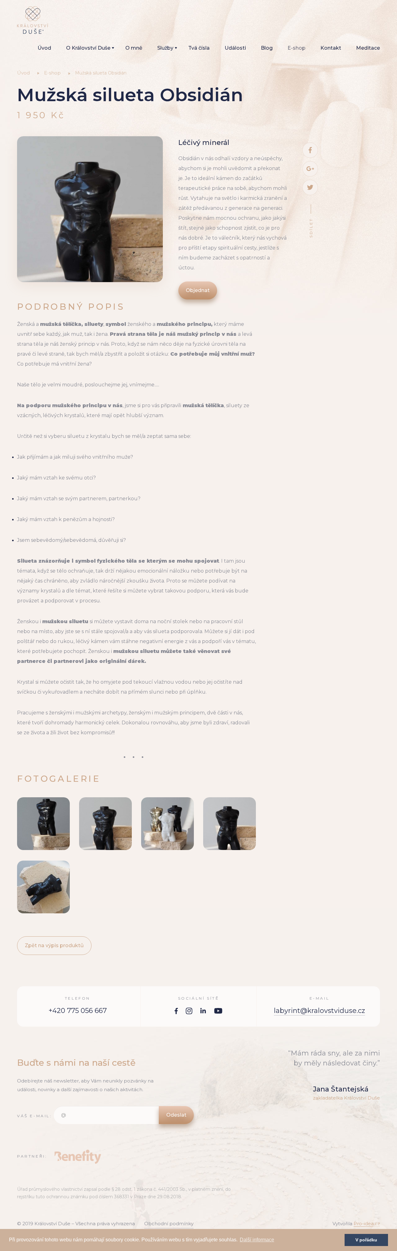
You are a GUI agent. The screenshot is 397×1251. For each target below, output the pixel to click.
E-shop (297, 48)
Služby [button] (165, 48)
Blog (267, 48)
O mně (133, 48)
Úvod (44, 48)
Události (235, 48)
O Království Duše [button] (88, 48)
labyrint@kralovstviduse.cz (319, 1011)
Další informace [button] (257, 1239)
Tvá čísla (199, 48)
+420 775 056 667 (77, 1011)
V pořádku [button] (366, 1239)
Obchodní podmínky (169, 1223)
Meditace (368, 48)
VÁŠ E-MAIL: (34, 1116)
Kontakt (330, 48)
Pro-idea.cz (367, 1223)
